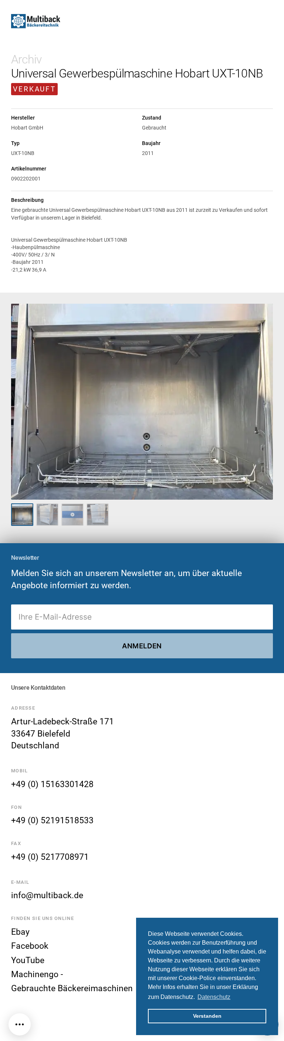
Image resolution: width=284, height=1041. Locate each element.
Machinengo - (37, 974)
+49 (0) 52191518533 (52, 820)
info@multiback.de (47, 895)
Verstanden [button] (207, 1016)
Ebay (20, 932)
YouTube (27, 960)
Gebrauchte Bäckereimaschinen (72, 988)
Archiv (26, 59)
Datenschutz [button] (213, 997)
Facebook (29, 946)
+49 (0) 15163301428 (52, 784)
